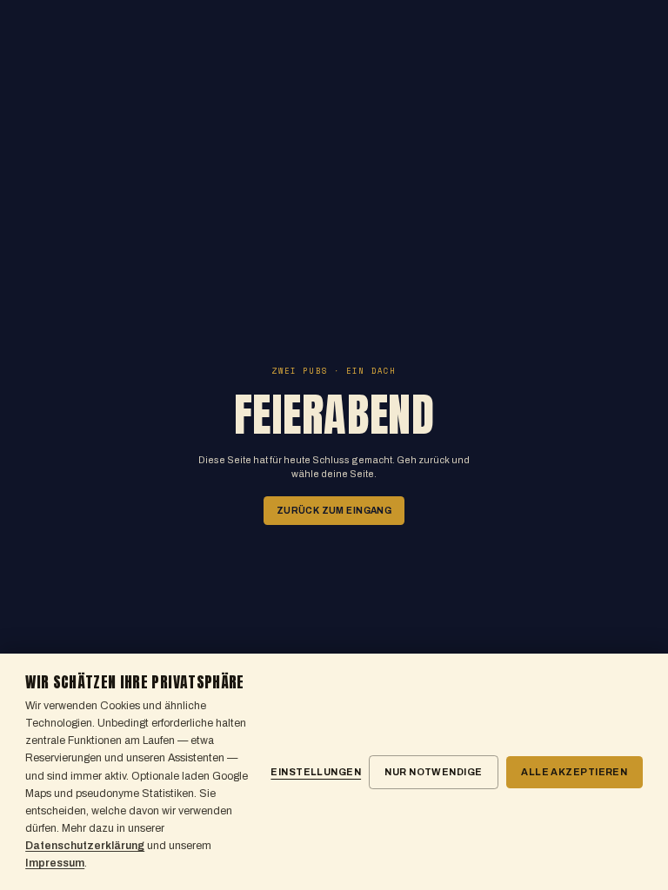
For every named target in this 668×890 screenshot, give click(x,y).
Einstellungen (316, 772)
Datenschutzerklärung (84, 846)
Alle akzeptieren (574, 772)
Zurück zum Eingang (334, 510)
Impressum (54, 863)
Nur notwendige (433, 772)
